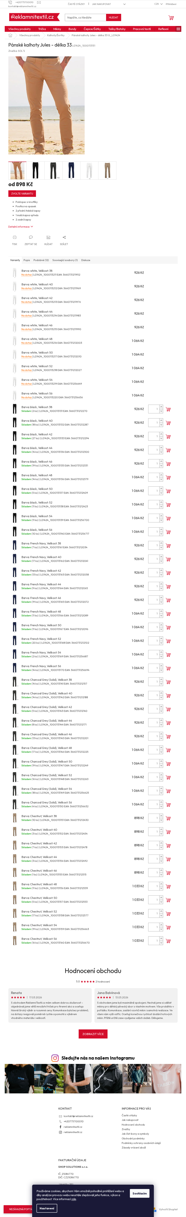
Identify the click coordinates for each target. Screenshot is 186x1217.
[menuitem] (19, 29)
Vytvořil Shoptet (168, 1209)
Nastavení (47, 1208)
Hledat (113, 17)
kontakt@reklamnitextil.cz (78, 1116)
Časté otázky (76, 4)
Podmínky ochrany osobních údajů (141, 1143)
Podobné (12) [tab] (41, 260)
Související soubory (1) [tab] (65, 260)
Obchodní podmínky (133, 1138)
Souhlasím (140, 1193)
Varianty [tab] (15, 260)
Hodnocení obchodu (93, 971)
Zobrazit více (93, 1034)
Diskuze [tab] (85, 260)
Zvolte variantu (22, 193)
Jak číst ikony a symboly (135, 1133)
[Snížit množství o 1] (161, 411)
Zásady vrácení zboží (134, 1147)
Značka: (16, 51)
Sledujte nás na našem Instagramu (98, 1058)
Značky (126, 1129)
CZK (156, 3)
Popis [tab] (27, 260)
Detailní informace (19, 226)
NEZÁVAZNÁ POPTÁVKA (23, 1209)
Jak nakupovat (101, 4)
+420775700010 (74, 1121)
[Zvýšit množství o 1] (161, 407)
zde (73, 1199)
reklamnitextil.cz (73, 1126)
